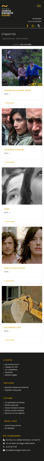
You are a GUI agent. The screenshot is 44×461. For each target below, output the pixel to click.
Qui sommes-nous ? (12, 364)
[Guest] (22, 185)
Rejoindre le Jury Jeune (13, 390)
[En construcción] (22, 304)
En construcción (12, 327)
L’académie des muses (14, 150)
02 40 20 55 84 (11, 447)
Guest (6, 209)
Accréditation (9, 428)
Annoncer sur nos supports (15, 413)
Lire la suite (10, 103)
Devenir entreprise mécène (15, 408)
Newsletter (9, 372)
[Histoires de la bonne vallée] (22, 67)
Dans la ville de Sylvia (14, 268)
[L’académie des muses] (22, 126)
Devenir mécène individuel (14, 410)
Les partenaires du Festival (14, 402)
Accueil (15, 44)
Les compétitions (11, 369)
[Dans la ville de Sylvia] (22, 245)
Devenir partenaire (11, 405)
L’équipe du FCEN (11, 367)
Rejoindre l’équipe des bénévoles (17, 387)
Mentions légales (11, 375)
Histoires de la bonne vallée (17, 90)
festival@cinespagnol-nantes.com (18, 450)
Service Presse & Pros (13, 425)
